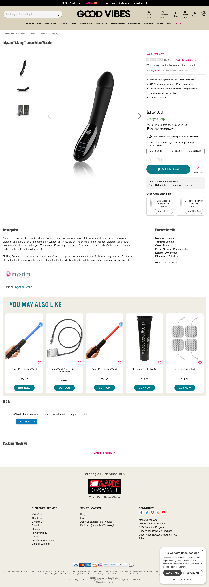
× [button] (202, 550)
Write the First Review (186, 60)
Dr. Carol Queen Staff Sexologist (98, 525)
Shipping (36, 529)
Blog (82, 514)
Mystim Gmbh (23, 287)
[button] (139, 115)
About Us (37, 518)
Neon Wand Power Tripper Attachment (64, 370)
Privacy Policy (39, 532)
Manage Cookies (41, 543)
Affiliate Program (148, 519)
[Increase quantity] (160, 160)
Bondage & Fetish (26, 33)
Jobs (141, 538)
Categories (9, 33)
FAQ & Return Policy (43, 540)
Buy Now (24, 387)
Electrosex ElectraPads (185, 369)
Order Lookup (39, 525)
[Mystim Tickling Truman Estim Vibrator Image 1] (94, 115)
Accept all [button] (172, 573)
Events (84, 518)
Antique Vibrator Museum (152, 523)
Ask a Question (153, 70)
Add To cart (170, 169)
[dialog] (183, 565)
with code (78, 3)
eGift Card (37, 514)
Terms (35, 536)
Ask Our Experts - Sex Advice (96, 521)
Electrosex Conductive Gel (144, 369)
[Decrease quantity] (148, 160)
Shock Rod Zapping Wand (24, 369)
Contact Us (38, 521)
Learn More (190, 185)
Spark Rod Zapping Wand (104, 369)
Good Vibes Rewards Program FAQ (158, 534)
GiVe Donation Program (151, 527)
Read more (181, 567)
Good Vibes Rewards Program (155, 530)
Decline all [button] (193, 573)
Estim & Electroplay (48, 33)
